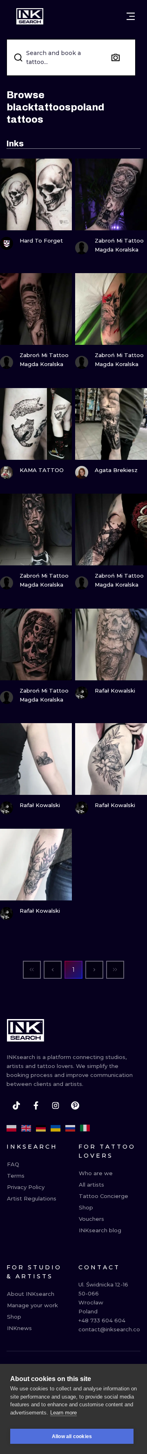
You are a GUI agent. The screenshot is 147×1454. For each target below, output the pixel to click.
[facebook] (36, 1105)
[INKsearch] (29, 16)
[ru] (70, 1128)
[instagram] (55, 1105)
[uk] (55, 1128)
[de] (41, 1128)
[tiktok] (16, 1105)
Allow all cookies (72, 1436)
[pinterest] (75, 1105)
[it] (85, 1128)
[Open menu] (130, 16)
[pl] (11, 1128)
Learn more (63, 1413)
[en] (26, 1128)
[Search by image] (115, 57)
